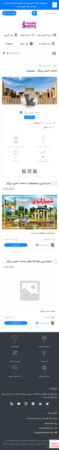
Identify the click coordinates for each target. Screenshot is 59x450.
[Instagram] (26, 404)
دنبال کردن (29, 117)
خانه (55, 65)
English (9, 43)
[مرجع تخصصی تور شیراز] (29, 24)
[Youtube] (18, 404)
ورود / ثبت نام (9, 13)
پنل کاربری (8, 35)
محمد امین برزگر (44, 245)
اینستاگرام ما (44, 43)
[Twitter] (47, 404)
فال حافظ (24, 43)
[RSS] (11, 404)
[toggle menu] (54, 53)
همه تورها (25, 35)
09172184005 (14, 53)
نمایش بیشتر (9, 188)
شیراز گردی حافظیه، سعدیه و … (41, 233)
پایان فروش (16, 245)
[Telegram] (33, 404)
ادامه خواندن (16, 323)
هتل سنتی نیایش (47, 311)
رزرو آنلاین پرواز (44, 35)
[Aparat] (40, 404)
